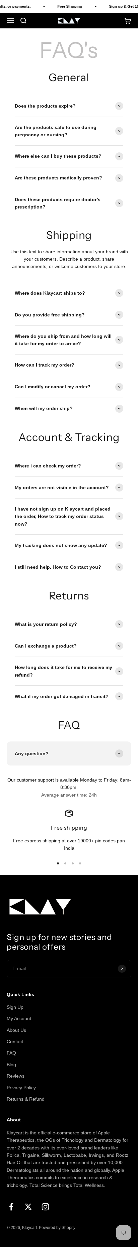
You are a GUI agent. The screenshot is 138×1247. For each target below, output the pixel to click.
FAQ (11, 1053)
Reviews (15, 1076)
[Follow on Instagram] (45, 1206)
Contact (15, 1041)
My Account (19, 1018)
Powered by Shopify (57, 1227)
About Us (16, 1030)
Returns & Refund (26, 1099)
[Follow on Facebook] (11, 1206)
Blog (11, 1064)
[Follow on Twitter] (28, 1206)
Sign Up (15, 1007)
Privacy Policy (21, 1087)
